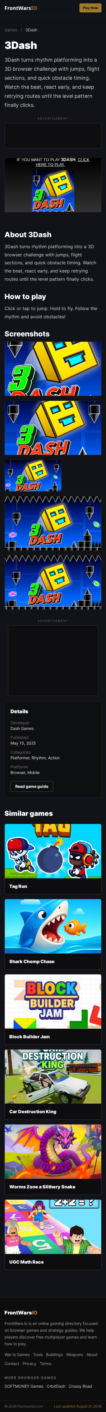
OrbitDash (56, 1386)
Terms (45, 1363)
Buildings (54, 1354)
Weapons (74, 1354)
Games (11, 29)
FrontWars (21, 8)
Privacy (29, 1363)
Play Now (90, 8)
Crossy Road (80, 1386)
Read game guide (31, 786)
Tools (38, 1354)
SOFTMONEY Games (24, 1386)
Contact (12, 1363)
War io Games (17, 1354)
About (92, 1354)
